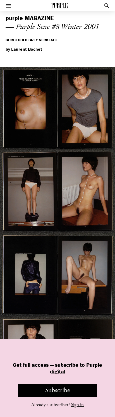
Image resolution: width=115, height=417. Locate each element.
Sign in (77, 405)
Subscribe (57, 390)
